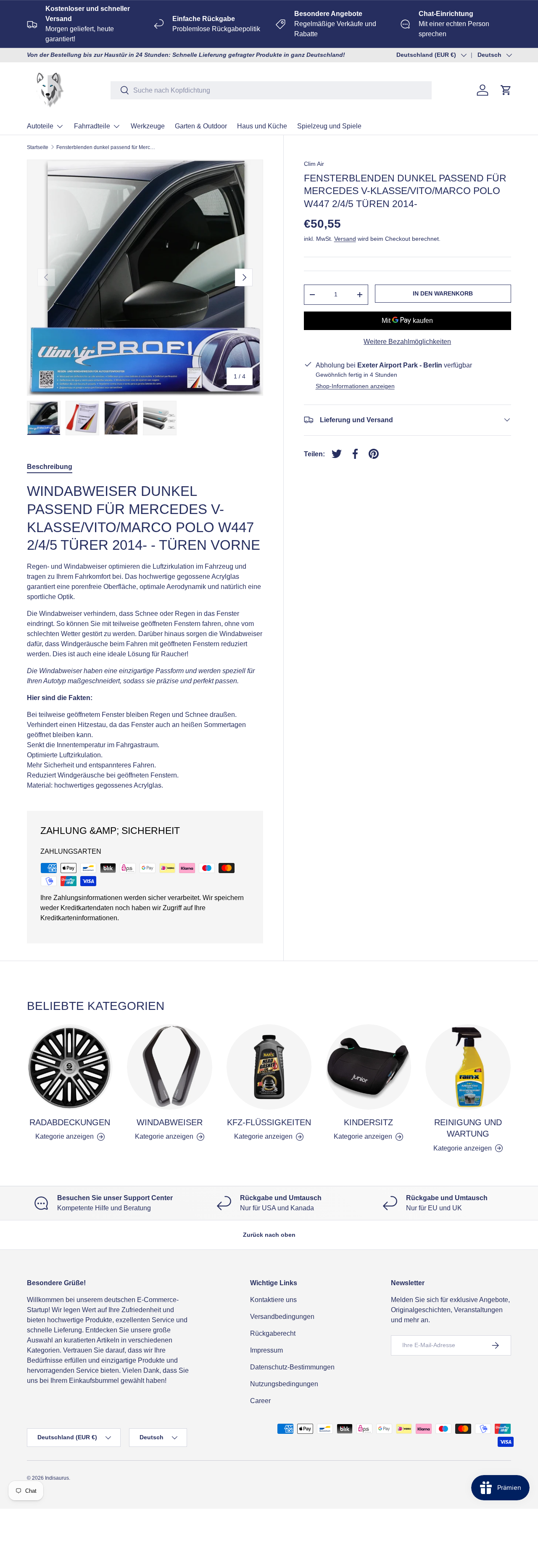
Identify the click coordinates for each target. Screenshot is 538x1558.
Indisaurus (57, 1478)
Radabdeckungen (69, 1122)
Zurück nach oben (269, 1234)
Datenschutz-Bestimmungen (292, 1367)
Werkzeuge (148, 126)
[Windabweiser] (169, 1067)
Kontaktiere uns (273, 1299)
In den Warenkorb (443, 293)
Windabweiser (170, 1122)
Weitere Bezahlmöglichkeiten (407, 341)
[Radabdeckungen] (70, 1067)
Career (260, 1400)
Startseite (37, 147)
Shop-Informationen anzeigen (355, 385)
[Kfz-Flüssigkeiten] (269, 1067)
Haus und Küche (262, 126)
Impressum (266, 1350)
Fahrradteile (92, 126)
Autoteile (40, 126)
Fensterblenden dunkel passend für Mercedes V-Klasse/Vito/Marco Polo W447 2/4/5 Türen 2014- (106, 147)
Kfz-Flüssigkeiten (269, 1122)
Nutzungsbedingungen (284, 1384)
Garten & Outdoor (201, 126)
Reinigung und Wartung (468, 1128)
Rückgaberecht (272, 1333)
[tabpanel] (145, 636)
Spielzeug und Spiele (329, 126)
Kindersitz (368, 1122)
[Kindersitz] (368, 1067)
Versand (345, 238)
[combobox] (271, 90)
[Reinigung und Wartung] (468, 1067)
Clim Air (314, 163)
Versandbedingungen (282, 1316)
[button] (506, 90)
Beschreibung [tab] (49, 466)
